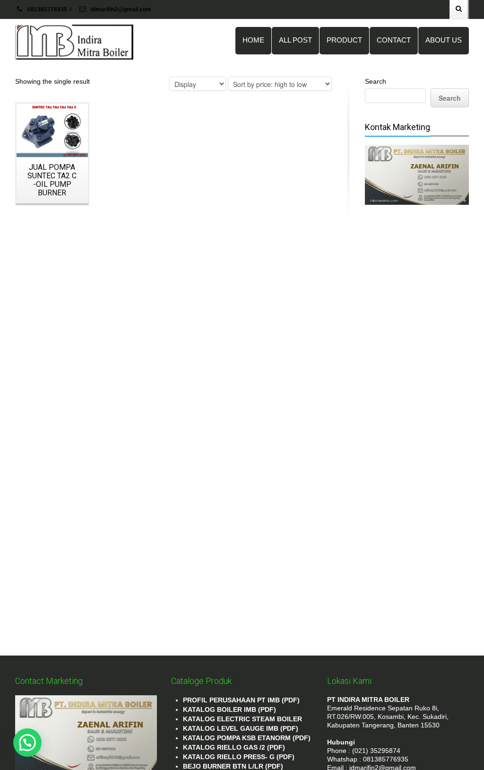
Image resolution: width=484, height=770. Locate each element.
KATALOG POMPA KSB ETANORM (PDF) (247, 738)
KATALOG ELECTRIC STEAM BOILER (242, 719)
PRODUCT (344, 40)
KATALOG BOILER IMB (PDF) (229, 709)
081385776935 (47, 9)
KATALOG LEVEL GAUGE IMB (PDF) (240, 728)
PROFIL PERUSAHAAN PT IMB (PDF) (241, 700)
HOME (253, 40)
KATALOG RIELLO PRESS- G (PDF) (238, 757)
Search (375, 81)
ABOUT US (443, 40)
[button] (27, 742)
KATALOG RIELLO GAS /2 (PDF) (234, 747)
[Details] (52, 130)
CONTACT (394, 40)
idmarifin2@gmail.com (120, 9)
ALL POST (295, 40)
